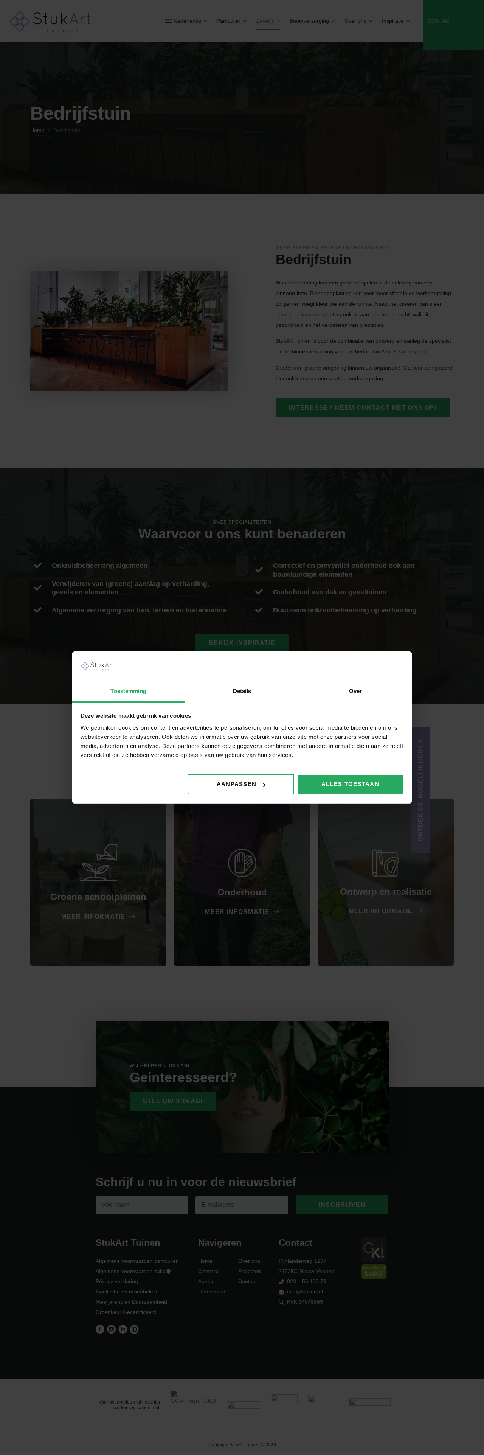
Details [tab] (242, 691)
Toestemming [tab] (128, 691)
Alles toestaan (350, 784)
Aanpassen (237, 784)
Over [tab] (355, 691)
